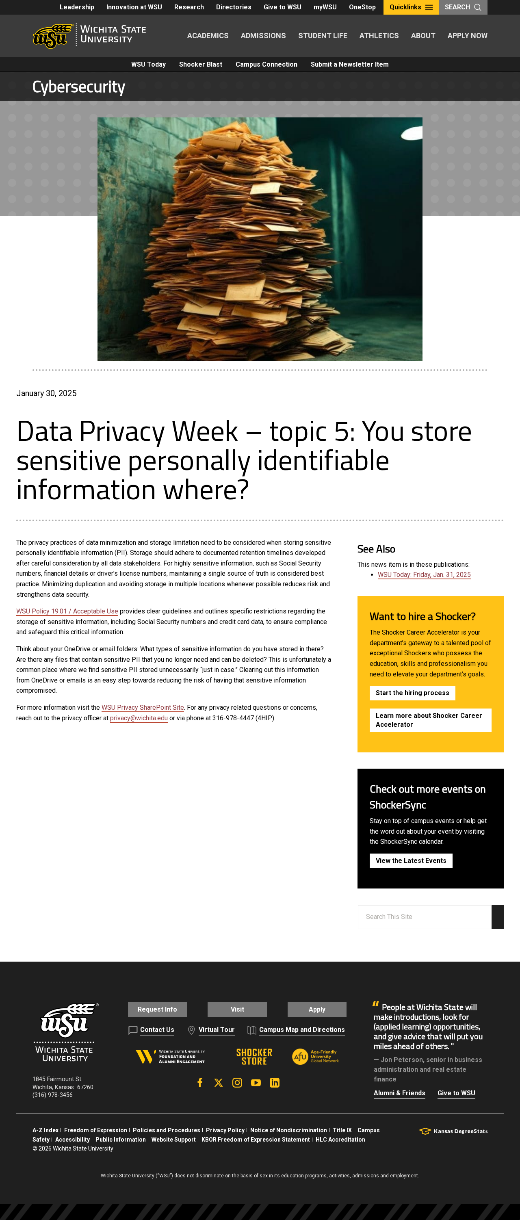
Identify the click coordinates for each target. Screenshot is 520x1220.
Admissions (263, 35)
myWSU (325, 7)
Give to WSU (282, 7)
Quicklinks (405, 7)
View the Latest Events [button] (411, 861)
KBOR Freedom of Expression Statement (256, 1139)
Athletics (379, 35)
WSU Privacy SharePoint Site (143, 707)
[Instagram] (237, 1083)
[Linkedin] (275, 1083)
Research (189, 7)
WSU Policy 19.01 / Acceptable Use (67, 611)
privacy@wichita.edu (139, 718)
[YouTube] (256, 1083)
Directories (233, 7)
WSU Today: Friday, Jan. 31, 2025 (424, 575)
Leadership (77, 7)
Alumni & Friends (399, 1093)
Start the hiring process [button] (412, 693)
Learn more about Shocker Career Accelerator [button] (429, 720)
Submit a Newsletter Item (350, 64)
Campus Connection (266, 64)
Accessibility (72, 1139)
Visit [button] (237, 1009)
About (423, 35)
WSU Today (148, 64)
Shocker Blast (200, 64)
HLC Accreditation (340, 1139)
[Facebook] (200, 1083)
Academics (208, 35)
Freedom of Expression (95, 1130)
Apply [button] (317, 1009)
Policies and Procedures (166, 1130)
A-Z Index (45, 1130)
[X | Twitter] (218, 1083)
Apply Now (468, 35)
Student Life (322, 35)
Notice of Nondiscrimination (288, 1130)
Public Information (120, 1139)
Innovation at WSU (134, 7)
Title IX (342, 1130)
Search (457, 7)
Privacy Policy (225, 1130)
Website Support (174, 1139)
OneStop (362, 7)
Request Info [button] (157, 1009)
